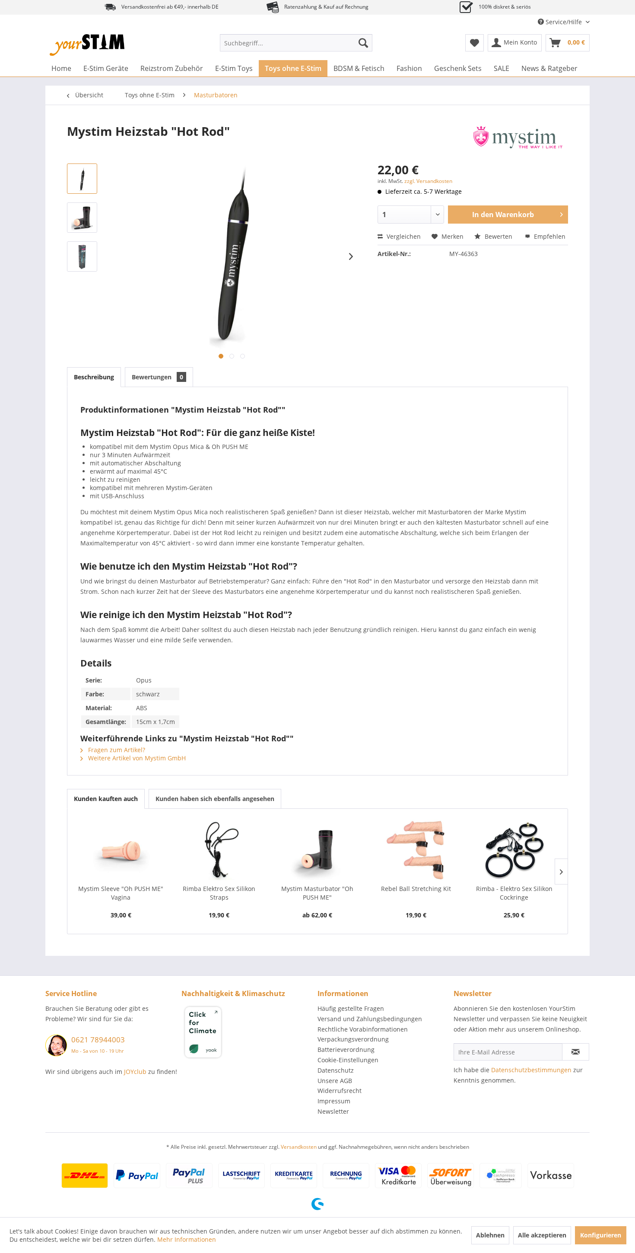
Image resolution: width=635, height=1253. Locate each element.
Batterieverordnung (346, 1049)
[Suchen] (363, 42)
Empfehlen (548, 236)
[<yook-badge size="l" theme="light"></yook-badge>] (247, 1033)
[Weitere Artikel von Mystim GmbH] (518, 140)
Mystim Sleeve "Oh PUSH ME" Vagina (120, 892)
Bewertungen (157, 377)
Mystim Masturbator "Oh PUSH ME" (317, 892)
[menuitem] (296, 42)
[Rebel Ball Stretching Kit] (416, 850)
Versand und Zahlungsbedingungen (370, 1019)
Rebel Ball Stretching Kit (416, 888)
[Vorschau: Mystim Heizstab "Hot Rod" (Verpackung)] (82, 256)
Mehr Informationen (186, 1239)
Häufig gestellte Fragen (351, 1008)
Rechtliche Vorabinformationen (363, 1029)
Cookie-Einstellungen (348, 1060)
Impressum (334, 1101)
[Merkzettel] (474, 42)
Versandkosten (299, 1146)
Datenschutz (336, 1070)
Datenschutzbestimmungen (531, 1070)
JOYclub (135, 1071)
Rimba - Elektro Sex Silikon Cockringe (514, 892)
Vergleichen (403, 236)
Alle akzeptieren (542, 1235)
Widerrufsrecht (340, 1090)
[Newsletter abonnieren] (575, 1052)
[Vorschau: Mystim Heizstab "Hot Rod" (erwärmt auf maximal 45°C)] (82, 178)
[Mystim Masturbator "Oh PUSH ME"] (317, 850)
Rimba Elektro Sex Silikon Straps (219, 892)
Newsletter (333, 1111)
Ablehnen (490, 1235)
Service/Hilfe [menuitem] (564, 22)
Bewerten (498, 236)
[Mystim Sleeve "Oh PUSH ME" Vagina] (121, 850)
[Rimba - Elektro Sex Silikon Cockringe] (514, 850)
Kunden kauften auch (106, 799)
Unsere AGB (335, 1081)
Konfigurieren (600, 1235)
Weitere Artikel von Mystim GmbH (136, 758)
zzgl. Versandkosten (428, 181)
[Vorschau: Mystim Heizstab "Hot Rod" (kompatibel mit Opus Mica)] (82, 217)
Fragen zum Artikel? (115, 750)
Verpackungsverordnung (353, 1039)
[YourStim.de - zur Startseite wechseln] (87, 45)
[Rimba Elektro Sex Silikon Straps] (219, 850)
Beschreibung (94, 377)
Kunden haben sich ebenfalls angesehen (215, 799)
